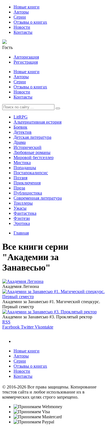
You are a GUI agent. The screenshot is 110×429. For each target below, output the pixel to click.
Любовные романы (32, 152)
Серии (20, 17)
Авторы (21, 12)
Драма (20, 142)
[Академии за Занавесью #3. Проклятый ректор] (49, 311)
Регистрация (26, 62)
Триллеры (23, 203)
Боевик (20, 127)
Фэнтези (22, 218)
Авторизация (26, 57)
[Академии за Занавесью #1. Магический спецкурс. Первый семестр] (55, 296)
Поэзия (20, 177)
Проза (19, 188)
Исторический (27, 147)
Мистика (22, 162)
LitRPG (21, 117)
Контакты (23, 32)
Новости (22, 27)
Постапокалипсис (31, 172)
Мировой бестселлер (34, 157)
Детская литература (32, 137)
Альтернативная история (37, 122)
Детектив (23, 132)
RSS (6, 321)
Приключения (27, 182)
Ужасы (20, 208)
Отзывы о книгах (30, 22)
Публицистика (28, 193)
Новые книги (26, 7)
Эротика (22, 223)
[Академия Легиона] (22, 281)
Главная (21, 233)
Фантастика (25, 213)
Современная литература (38, 198)
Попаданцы (25, 167)
